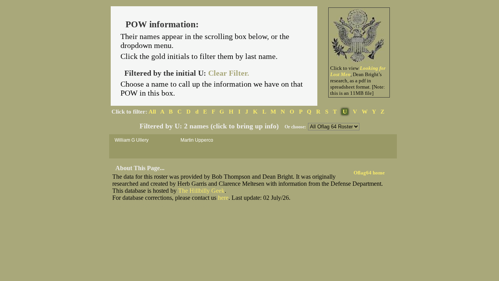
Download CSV (129, 206)
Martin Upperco (196, 140)
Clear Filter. (228, 73)
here (223, 197)
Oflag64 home (369, 173)
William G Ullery (132, 140)
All (152, 111)
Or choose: (295, 127)
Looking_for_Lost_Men (181, 206)
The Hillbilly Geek (201, 190)
